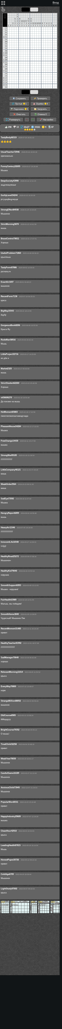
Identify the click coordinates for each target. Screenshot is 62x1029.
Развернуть (14, 119)
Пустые (20, 104)
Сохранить (20, 98)
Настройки (47, 119)
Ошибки (41, 104)
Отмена (42, 114)
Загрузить (42, 109)
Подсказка (20, 109)
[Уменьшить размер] (26, 119)
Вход (56, 2)
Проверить (41, 98)
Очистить (20, 114)
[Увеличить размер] (33, 119)
